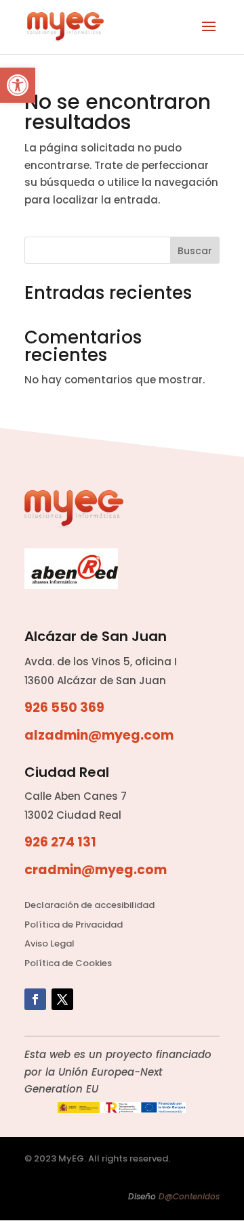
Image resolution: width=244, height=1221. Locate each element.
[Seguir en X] (62, 999)
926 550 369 (64, 707)
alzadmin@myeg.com (99, 735)
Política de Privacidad (73, 924)
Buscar (195, 251)
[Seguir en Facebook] (35, 999)
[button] (17, 85)
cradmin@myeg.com (95, 870)
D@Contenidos (189, 1196)
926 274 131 (60, 842)
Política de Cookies (68, 963)
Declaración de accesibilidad (89, 905)
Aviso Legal (49, 943)
